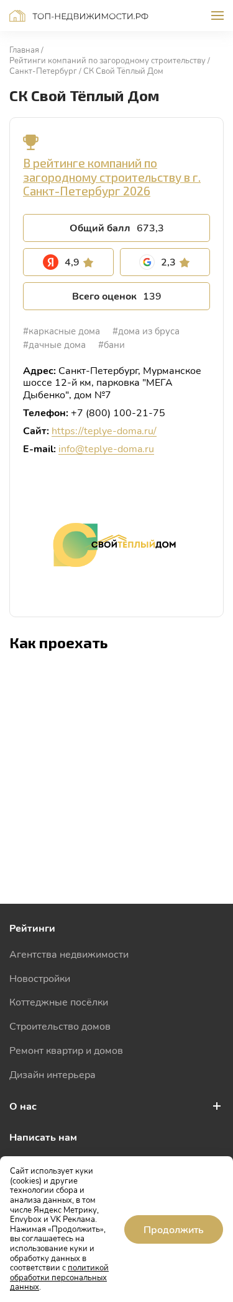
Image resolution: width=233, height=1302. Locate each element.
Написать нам (43, 1137)
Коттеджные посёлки (58, 1001)
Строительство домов (60, 1026)
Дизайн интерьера (52, 1074)
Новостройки (39, 978)
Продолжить (174, 1229)
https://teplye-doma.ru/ (104, 430)
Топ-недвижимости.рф (78, 16)
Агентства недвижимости (69, 954)
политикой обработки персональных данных (59, 1276)
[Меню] (217, 15)
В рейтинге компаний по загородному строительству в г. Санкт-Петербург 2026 (112, 177)
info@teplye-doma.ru (106, 448)
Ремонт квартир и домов (66, 1050)
